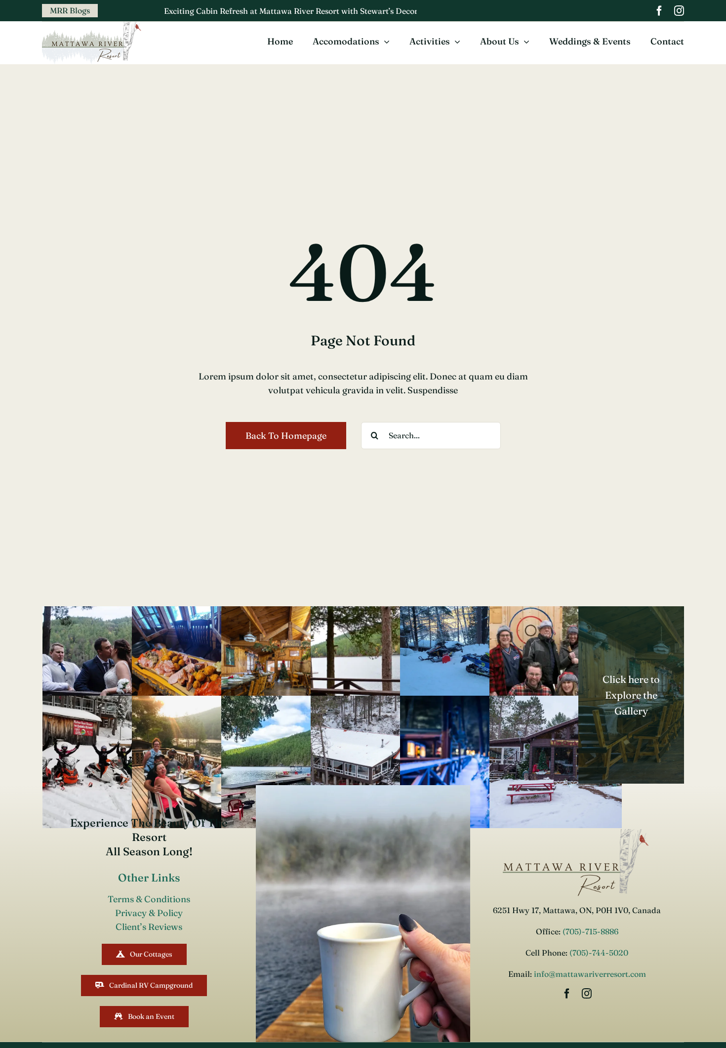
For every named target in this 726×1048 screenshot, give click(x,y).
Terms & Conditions (149, 899)
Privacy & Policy (149, 913)
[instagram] (679, 11)
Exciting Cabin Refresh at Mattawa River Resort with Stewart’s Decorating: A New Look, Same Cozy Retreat (313, 11)
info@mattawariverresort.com (590, 974)
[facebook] (659, 11)
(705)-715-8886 (589, 931)
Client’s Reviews (149, 926)
